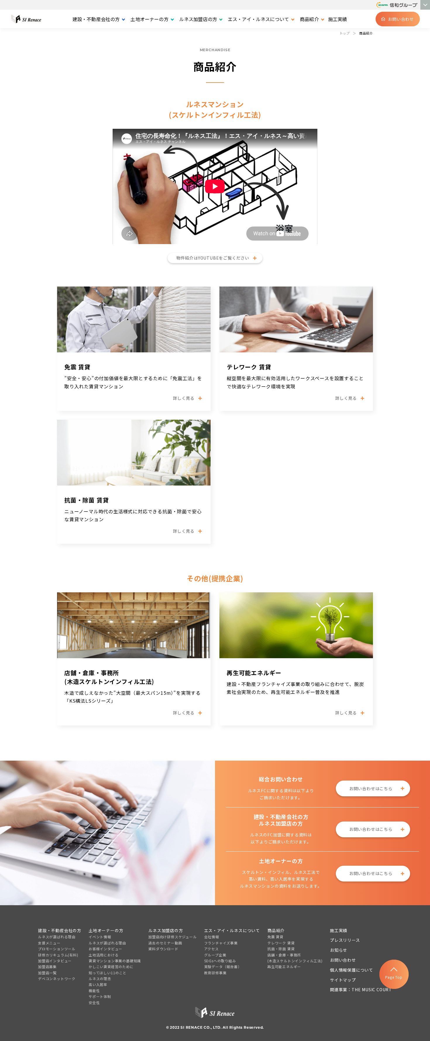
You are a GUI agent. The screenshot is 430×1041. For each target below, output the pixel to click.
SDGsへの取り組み (220, 960)
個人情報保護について (351, 970)
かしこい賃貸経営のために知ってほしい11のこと (111, 969)
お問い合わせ (343, 960)
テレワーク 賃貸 (281, 942)
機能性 (94, 990)
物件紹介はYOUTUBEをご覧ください (212, 258)
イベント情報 (100, 936)
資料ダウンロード (163, 948)
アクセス (211, 948)
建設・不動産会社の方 (59, 930)
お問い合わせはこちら (371, 788)
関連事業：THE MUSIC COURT (361, 989)
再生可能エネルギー (284, 966)
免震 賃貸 (275, 936)
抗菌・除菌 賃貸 (281, 948)
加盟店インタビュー (55, 960)
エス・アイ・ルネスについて (232, 930)
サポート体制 (100, 996)
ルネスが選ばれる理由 (56, 936)
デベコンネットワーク (56, 978)
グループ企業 (215, 954)
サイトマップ (343, 980)
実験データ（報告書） (223, 966)
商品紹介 (276, 930)
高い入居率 (98, 984)
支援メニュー (49, 942)
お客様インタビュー (105, 948)
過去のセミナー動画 (165, 942)
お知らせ (338, 950)
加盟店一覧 (47, 972)
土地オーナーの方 (106, 930)
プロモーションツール (56, 948)
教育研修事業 (215, 972)
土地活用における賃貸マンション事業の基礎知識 (115, 957)
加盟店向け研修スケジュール (172, 936)
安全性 (94, 1002)
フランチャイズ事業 (221, 942)
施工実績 (337, 19)
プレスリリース (345, 940)
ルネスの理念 (100, 978)
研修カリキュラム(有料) (58, 954)
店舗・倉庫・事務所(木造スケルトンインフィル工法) (295, 957)
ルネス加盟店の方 (165, 930)
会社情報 (211, 936)
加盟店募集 (47, 966)
